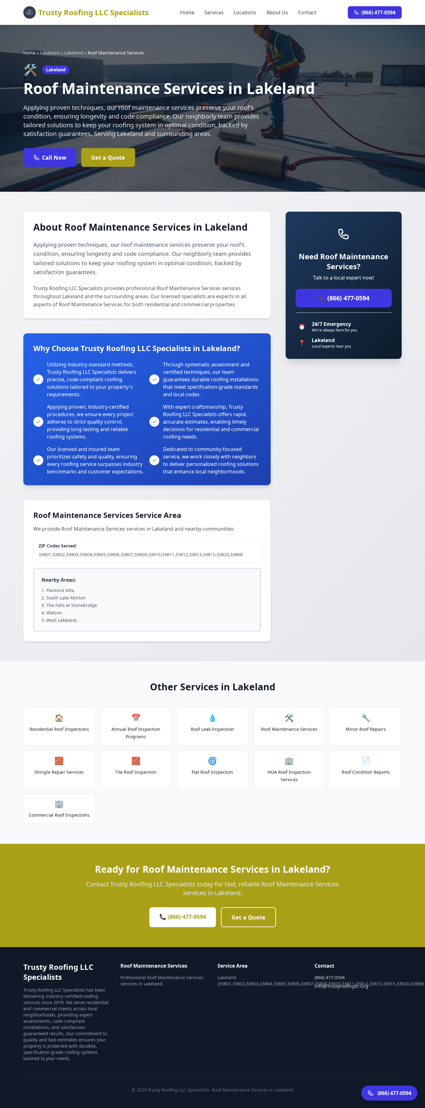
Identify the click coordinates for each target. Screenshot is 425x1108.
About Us (277, 12)
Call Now (54, 157)
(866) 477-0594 (378, 12)
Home (187, 12)
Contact (307, 12)
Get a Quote (108, 157)
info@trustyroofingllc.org (341, 986)
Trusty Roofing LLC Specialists (93, 12)
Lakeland (73, 53)
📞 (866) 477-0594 (343, 298)
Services (214, 12)
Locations (245, 12)
